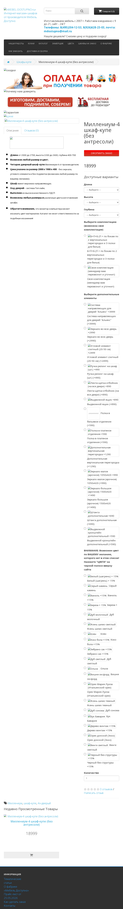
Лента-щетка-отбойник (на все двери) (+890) (103, 392)
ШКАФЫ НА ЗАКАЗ (87, 43)
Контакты (9, 905)
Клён (103, 633)
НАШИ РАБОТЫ (16, 43)
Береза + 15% (102, 607)
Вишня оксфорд (103, 676)
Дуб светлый (99, 661)
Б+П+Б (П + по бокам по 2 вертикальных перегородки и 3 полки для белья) (102, 256)
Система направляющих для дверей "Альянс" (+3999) (101, 320)
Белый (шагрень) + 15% (101, 580)
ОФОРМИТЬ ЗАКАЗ (101, 153)
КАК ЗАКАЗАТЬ (16, 51)
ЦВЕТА (71, 43)
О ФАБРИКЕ (106, 43)
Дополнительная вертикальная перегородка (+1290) (103, 462)
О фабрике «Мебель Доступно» (16, 888)
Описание (12, 130)
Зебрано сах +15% (97, 653)
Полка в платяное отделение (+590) (97, 440)
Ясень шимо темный (99, 705)
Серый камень (102, 588)
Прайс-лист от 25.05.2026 (12, 896)
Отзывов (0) (31, 130)
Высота (88, 197)
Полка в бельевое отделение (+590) (99, 419)
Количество (91, 772)
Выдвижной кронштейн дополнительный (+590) (101, 542)
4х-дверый (44, 803)
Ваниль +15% (102, 598)
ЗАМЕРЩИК (57, 43)
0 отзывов (106, 789)
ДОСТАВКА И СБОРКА (37, 51)
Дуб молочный (100, 617)
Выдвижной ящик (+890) (102, 404)
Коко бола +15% (101, 642)
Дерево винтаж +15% (99, 730)
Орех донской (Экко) (99, 739)
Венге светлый (101, 747)
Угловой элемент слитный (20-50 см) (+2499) (102, 358)
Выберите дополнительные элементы (101, 296)
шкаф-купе (30, 803)
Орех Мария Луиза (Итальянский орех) (99, 693)
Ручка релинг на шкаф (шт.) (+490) (100, 375)
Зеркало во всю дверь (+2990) (100, 338)
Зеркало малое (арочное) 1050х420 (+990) (102, 481)
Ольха (104, 668)
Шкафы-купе (24, 62)
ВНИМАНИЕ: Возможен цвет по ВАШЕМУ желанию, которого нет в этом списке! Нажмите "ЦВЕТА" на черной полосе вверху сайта (101, 560)
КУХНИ (31, 43)
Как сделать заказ (15, 902)
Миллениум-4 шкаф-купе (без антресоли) (32, 822)
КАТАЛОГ (43, 43)
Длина (88, 184)
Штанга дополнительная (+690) (102, 521)
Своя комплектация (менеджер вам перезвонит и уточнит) (100, 282)
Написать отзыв (93, 793)
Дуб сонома (112, 710)
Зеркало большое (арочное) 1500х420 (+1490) (99, 503)
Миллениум (15, 803)
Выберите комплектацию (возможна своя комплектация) (100, 225)
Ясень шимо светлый (99, 628)
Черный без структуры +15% (100, 764)
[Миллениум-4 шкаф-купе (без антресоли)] (41, 121)
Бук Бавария (98, 718)
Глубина (89, 209)
